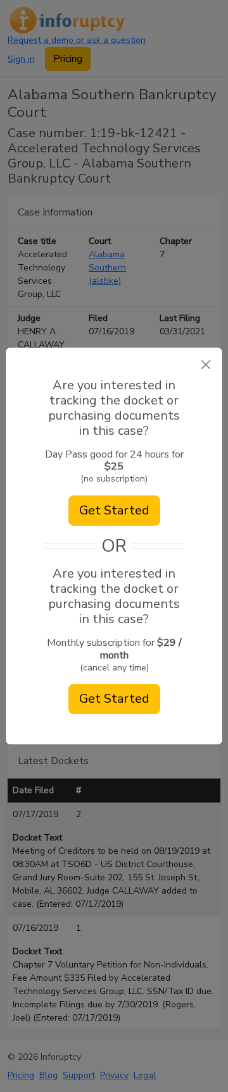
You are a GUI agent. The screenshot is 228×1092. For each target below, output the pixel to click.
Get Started (114, 510)
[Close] (205, 364)
